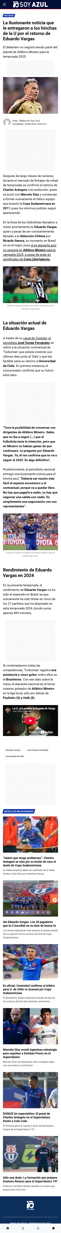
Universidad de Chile (14, 756)
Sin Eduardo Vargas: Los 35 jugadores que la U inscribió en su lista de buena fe (29, 923)
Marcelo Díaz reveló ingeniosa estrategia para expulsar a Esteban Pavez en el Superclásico (30, 1053)
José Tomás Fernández (37, 750)
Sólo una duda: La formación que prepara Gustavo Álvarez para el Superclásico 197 (30, 1179)
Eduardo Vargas (12, 750)
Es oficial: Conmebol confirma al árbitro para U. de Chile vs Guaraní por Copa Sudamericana (29, 989)
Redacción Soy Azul (30, 120)
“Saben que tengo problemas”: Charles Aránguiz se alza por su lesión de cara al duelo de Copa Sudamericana (29, 861)
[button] (4, 4)
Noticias (9, 15)
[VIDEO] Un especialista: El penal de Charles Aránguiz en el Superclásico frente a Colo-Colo (26, 1117)
